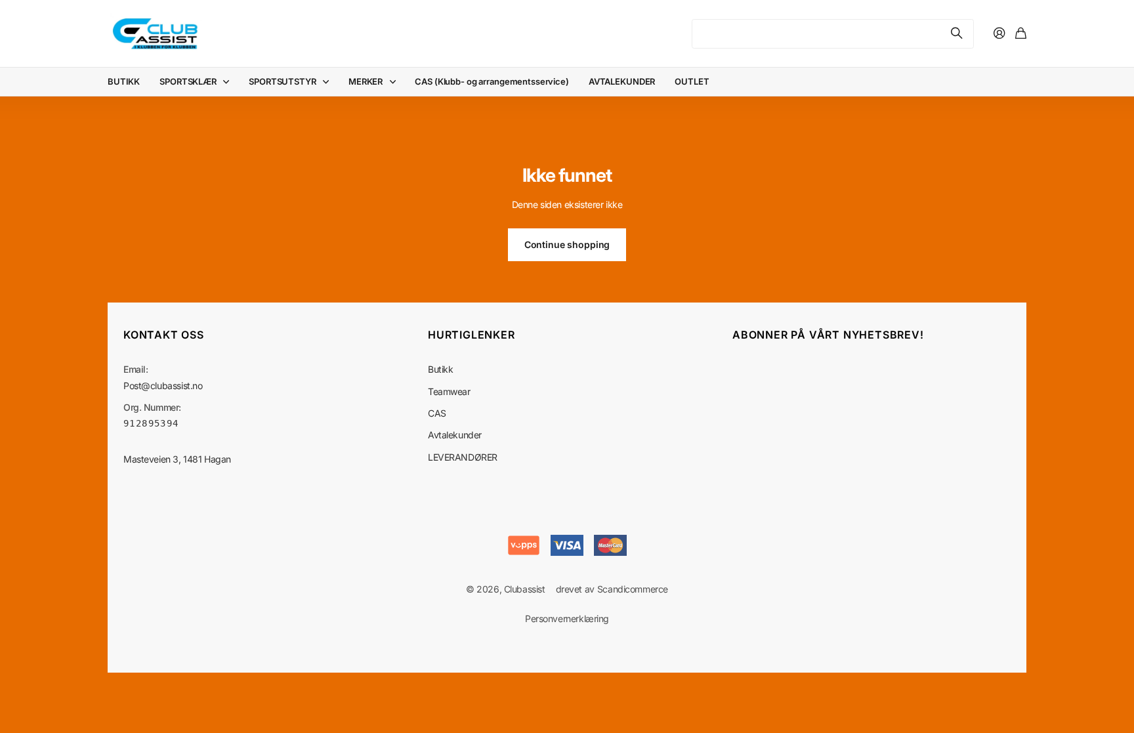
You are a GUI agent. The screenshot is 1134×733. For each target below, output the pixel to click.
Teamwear (449, 391)
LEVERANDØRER (462, 457)
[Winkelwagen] (1020, 34)
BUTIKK (124, 81)
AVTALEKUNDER (622, 81)
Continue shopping (567, 244)
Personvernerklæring (567, 618)
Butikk (440, 369)
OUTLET (692, 81)
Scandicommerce (632, 589)
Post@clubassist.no (162, 385)
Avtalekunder (455, 434)
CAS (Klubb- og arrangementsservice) (491, 81)
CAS (437, 413)
